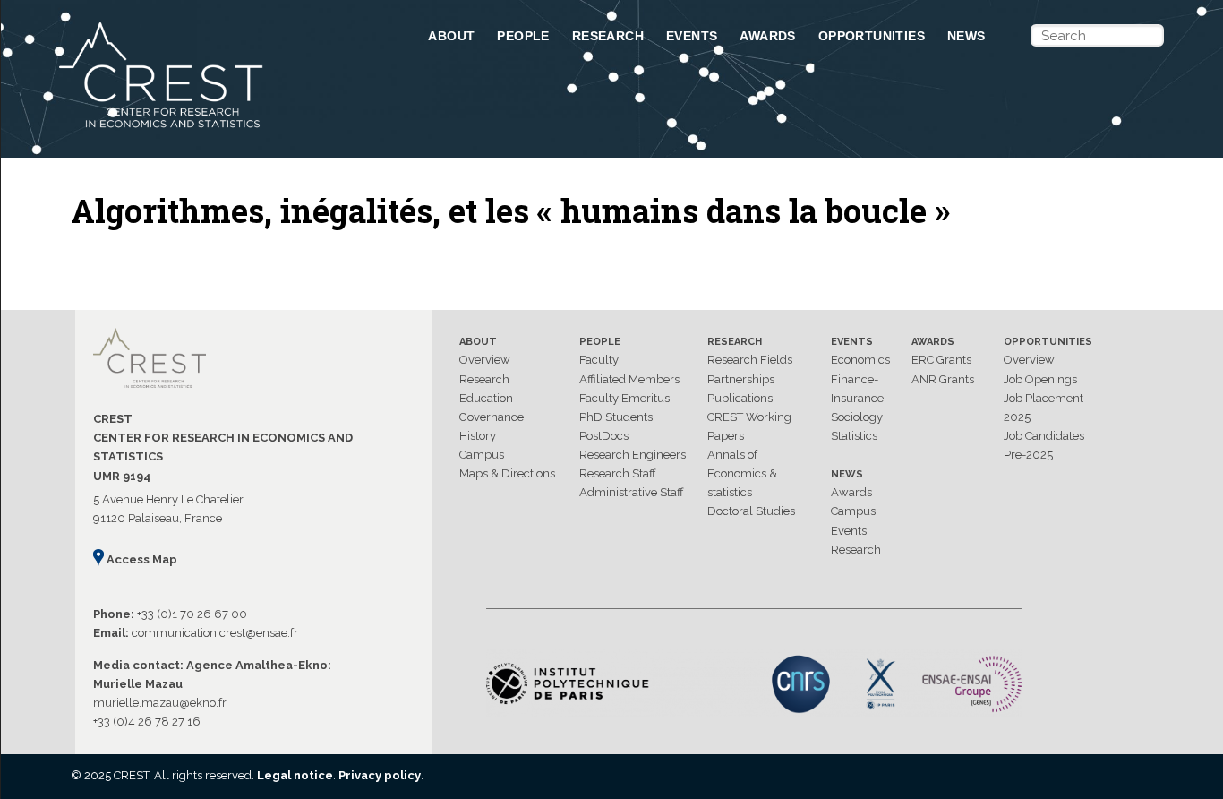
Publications (740, 398)
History (477, 435)
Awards (767, 36)
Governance (491, 417)
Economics (860, 359)
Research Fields (749, 359)
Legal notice (295, 775)
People (523, 36)
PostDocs (604, 435)
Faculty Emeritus (624, 398)
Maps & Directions (507, 473)
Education (486, 398)
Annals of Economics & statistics (742, 473)
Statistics (854, 435)
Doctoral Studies (751, 511)
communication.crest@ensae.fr (215, 633)
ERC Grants (941, 359)
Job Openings (1040, 379)
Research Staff (617, 473)
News (966, 36)
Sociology (857, 417)
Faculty (599, 359)
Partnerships (740, 379)
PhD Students (616, 417)
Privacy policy (379, 775)
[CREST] (220, 129)
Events (691, 36)
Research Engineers (632, 454)
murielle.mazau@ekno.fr (160, 702)
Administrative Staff (631, 492)
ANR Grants (942, 379)
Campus (481, 454)
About (451, 36)
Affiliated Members (629, 379)
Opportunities (871, 36)
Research (608, 36)
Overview (484, 359)
